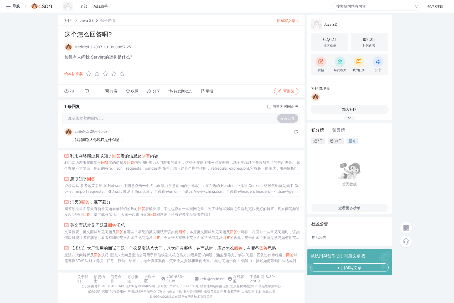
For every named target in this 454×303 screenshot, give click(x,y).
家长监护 (94, 291)
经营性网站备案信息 (214, 286)
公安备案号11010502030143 (103, 286)
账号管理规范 (192, 291)
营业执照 (268, 291)
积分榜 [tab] (317, 130)
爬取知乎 (82, 178)
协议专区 (149, 279)
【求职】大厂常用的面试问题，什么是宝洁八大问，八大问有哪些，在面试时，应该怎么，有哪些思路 (173, 248)
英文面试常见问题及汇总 (97, 225)
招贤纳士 (99, 279)
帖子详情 (107, 20)
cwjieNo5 (82, 131)
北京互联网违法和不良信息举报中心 (255, 286)
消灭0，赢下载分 (90, 202)
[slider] (107, 73)
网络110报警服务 (114, 291)
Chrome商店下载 (170, 291)
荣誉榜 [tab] (338, 130)
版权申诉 (234, 291)
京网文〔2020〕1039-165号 (178, 286)
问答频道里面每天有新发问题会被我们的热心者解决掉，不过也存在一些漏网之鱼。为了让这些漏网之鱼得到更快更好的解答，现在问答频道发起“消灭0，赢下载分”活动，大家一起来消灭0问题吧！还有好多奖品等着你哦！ (182, 211)
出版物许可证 (251, 291)
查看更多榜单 (349, 208)
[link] (68, 20)
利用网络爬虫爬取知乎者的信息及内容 (114, 155)
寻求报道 (132, 279)
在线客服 (238, 279)
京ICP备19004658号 (141, 286)
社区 (68, 20)
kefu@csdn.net (213, 279)
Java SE (87, 20)
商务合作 (116, 279)
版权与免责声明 (215, 291)
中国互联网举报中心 (142, 291)
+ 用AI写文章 (349, 267)
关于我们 (82, 279)
